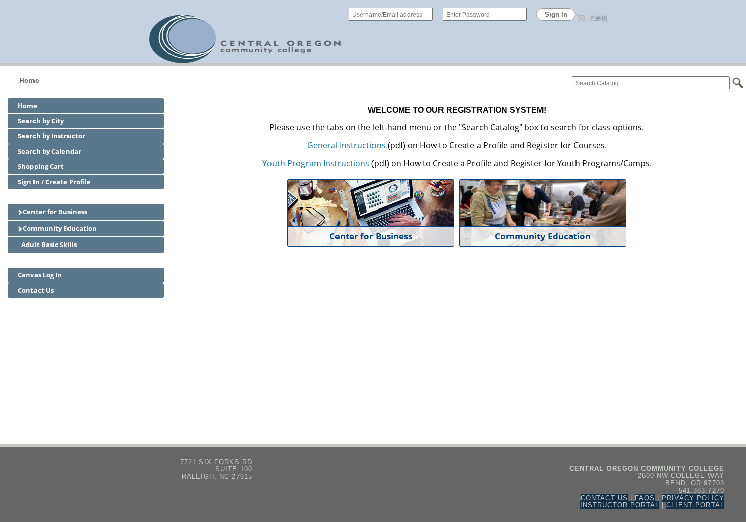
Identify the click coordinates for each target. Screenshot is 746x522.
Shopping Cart (41, 166)
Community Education (59, 228)
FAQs (645, 498)
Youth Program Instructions (315, 163)
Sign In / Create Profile (54, 181)
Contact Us (36, 290)
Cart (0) (598, 17)
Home (29, 80)
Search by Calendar (49, 151)
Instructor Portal (619, 505)
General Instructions (346, 145)
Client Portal (695, 505)
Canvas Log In (40, 275)
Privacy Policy (693, 498)
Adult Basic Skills (48, 244)
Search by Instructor (51, 136)
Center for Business (54, 211)
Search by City (41, 120)
